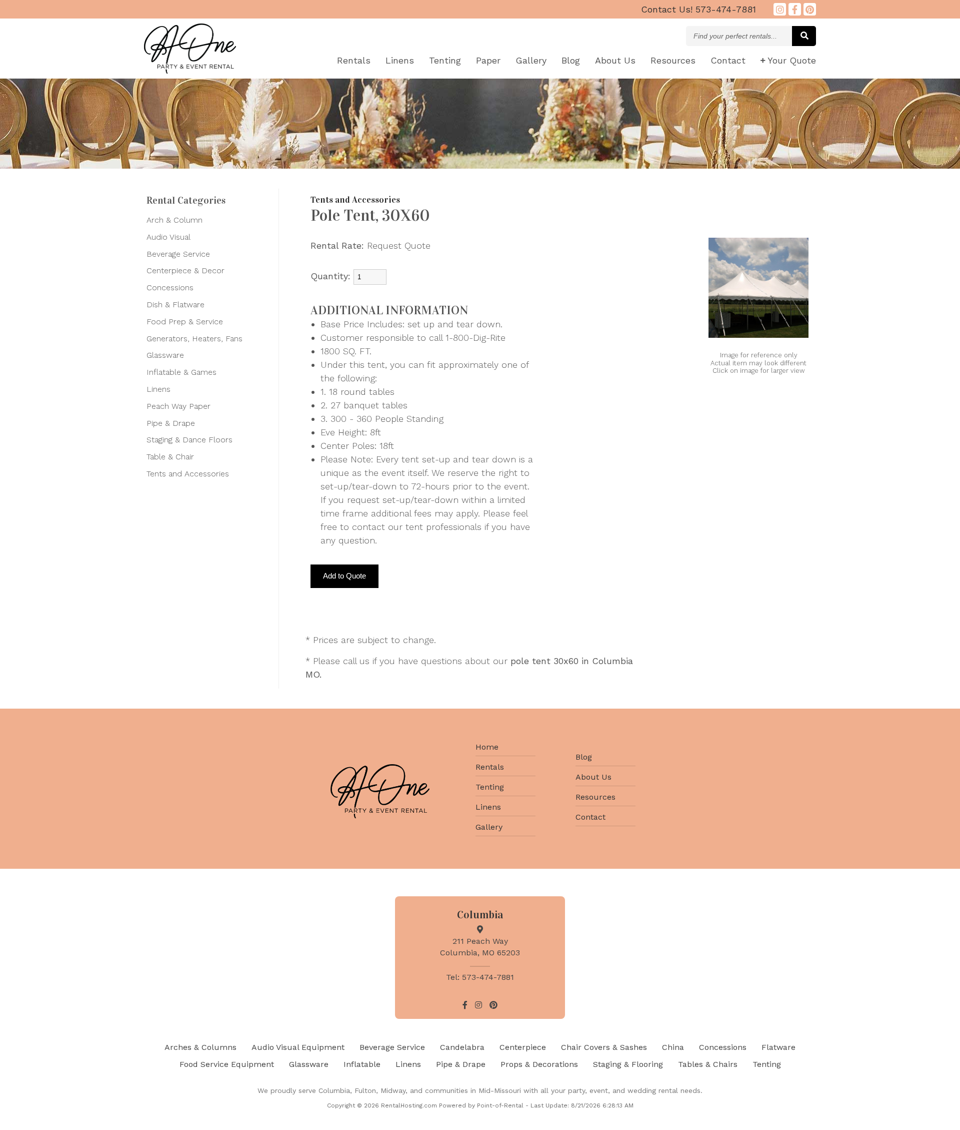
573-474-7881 (698, 9)
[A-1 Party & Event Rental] (190, 70)
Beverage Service (178, 254)
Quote (792, 60)
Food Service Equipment (227, 1064)
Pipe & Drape (170, 423)
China (673, 1047)
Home (487, 747)
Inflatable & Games (181, 372)
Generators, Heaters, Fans (194, 338)
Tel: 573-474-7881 (480, 977)
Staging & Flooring (628, 1064)
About (615, 60)
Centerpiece (523, 1047)
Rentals (353, 60)
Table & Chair (170, 456)
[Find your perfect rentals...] (804, 36)
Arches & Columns (200, 1047)
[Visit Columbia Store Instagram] (780, 9)
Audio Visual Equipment (298, 1047)
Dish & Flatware (175, 304)
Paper (488, 60)
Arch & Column (174, 220)
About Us (594, 777)
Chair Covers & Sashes (604, 1047)
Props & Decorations (539, 1064)
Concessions (170, 287)
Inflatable (362, 1064)
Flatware (779, 1047)
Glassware (165, 355)
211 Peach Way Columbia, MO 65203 (480, 946)
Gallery (531, 60)
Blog (571, 60)
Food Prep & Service (184, 321)
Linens (400, 60)
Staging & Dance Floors (189, 439)
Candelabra (462, 1047)
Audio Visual (168, 237)
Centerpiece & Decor (185, 270)
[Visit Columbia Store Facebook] (794, 9)
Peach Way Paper (178, 406)
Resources (673, 60)
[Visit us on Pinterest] (810, 9)
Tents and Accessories (187, 473)
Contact (728, 60)
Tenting (445, 60)
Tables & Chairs (708, 1064)
